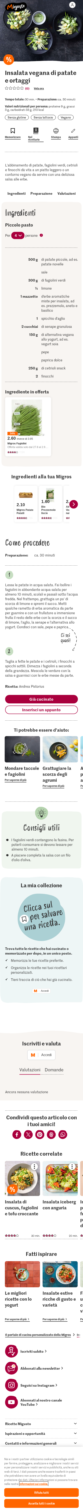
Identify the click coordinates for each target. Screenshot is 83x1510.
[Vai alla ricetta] (22, 1200)
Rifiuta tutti (41, 1492)
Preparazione (41, 193)
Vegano (66, 117)
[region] (41, 1478)
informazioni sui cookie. (34, 1484)
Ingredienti (16, 193)
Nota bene (42, 235)
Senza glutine (17, 117)
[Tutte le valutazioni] (14, 88)
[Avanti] (73, 504)
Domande (54, 1069)
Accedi (45, 990)
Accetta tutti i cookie (41, 1503)
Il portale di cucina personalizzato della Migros (38, 1334)
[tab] (41, 1423)
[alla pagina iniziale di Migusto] (16, 4)
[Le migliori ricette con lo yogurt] (22, 1291)
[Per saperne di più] (22, 773)
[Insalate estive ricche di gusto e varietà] (60, 1291)
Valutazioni (66, 193)
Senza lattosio (43, 117)
